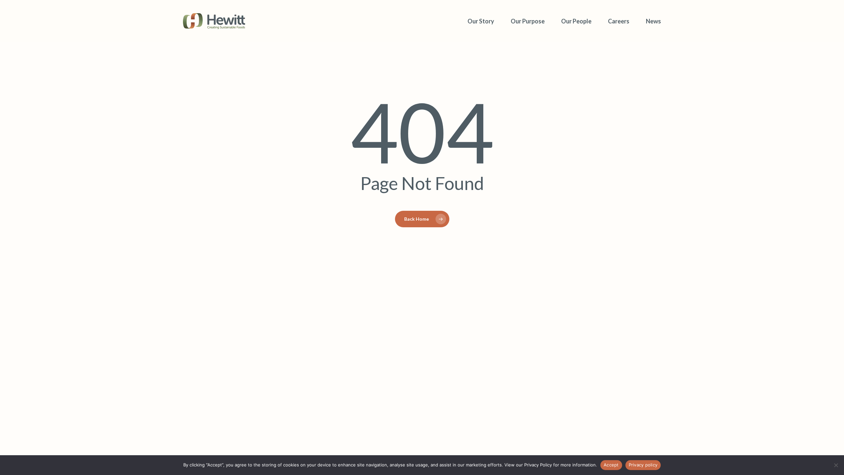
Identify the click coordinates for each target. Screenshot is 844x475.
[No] (835, 465)
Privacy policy (643, 464)
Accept (611, 464)
